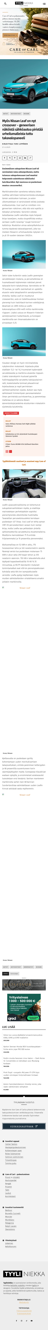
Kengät (8, 1183)
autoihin (21, 1285)
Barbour (8, 1210)
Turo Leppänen (21, 144)
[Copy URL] (30, 158)
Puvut (7, 1177)
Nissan (26, 113)
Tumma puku (10, 1163)
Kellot (8, 421)
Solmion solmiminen (14, 1157)
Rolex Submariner (12, 1154)
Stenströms (10, 1229)
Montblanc (9, 1220)
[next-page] (10, 451)
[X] (9, 158)
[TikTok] (26, 1321)
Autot (5, 113)
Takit (7, 1190)
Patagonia (9, 1223)
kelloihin (13, 1285)
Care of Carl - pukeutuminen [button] (17, 1174)
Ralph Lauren (10, 1226)
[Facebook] (4, 158)
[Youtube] (31, 1321)
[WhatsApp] (20, 158)
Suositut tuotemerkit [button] (14, 1207)
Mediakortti (24, 1302)
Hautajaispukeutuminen (15, 1147)
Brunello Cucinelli (12, 1213)
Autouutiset (16, 113)
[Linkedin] (25, 158)
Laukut (8, 1193)
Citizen (8, 441)
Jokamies (9, 1243)
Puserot (8, 1187)
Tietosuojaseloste (24, 1311)
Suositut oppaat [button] (12, 1141)
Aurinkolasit (10, 1196)
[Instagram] (21, 1321)
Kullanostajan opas (13, 1150)
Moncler (8, 1217)
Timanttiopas (11, 1160)
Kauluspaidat (10, 1180)
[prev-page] (7, 451)
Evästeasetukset (24, 1314)
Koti (3, 165)
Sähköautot (28, 967)
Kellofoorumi (10, 1246)
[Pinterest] (15, 158)
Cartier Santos (11, 1144)
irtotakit (16, 1177)
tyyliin (34, 1285)
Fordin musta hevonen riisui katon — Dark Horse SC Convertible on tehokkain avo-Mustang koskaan (24, 1061)
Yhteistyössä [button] (10, 1240)
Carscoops (14, 973)
